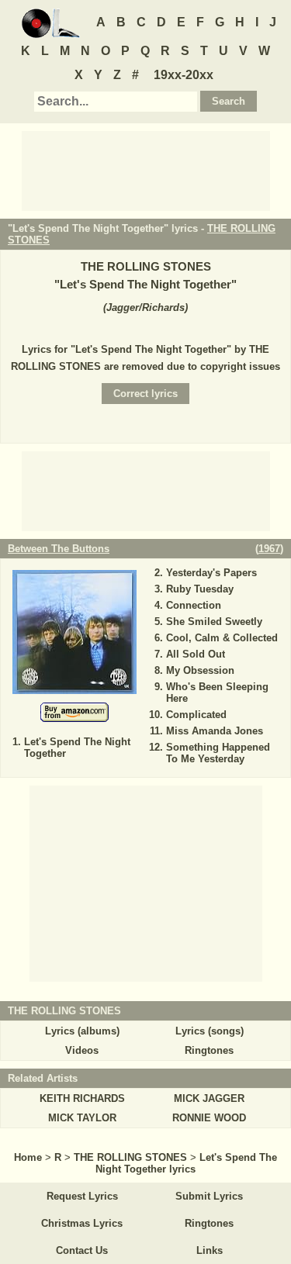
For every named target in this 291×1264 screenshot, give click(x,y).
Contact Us (82, 1250)
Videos (82, 1050)
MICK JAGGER (209, 1098)
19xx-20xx (183, 74)
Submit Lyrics (209, 1196)
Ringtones (209, 1050)
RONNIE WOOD (209, 1118)
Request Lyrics (82, 1196)
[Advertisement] (146, 170)
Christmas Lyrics (82, 1223)
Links (209, 1250)
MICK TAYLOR (82, 1118)
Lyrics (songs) (209, 1031)
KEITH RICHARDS (82, 1098)
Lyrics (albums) (82, 1031)
